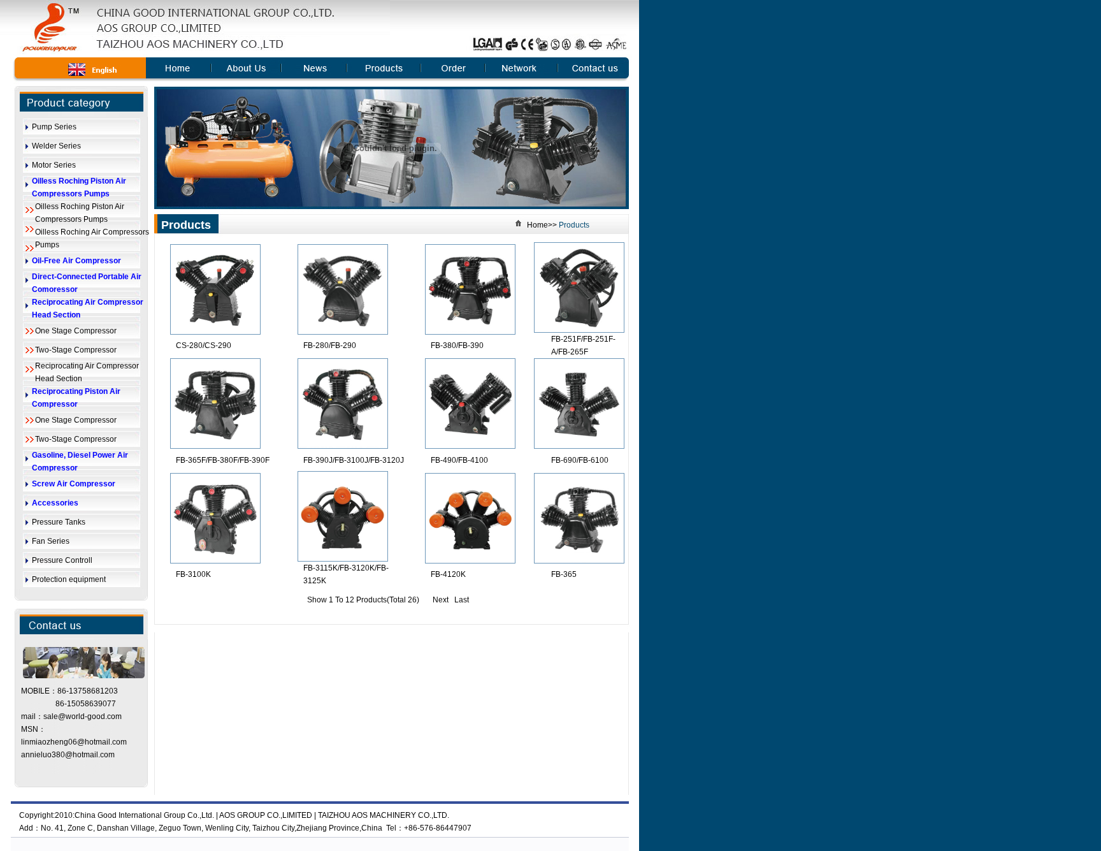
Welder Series (56, 146)
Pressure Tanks (58, 522)
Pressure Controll (62, 560)
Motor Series (54, 165)
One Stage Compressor (76, 330)
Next (441, 599)
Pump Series (54, 126)
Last (461, 599)
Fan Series (50, 541)
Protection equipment (69, 579)
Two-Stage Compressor (76, 349)
